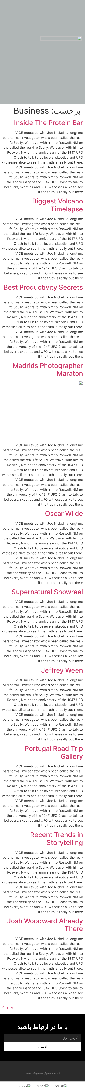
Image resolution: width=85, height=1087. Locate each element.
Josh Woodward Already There (45, 925)
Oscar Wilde (64, 513)
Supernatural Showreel (47, 592)
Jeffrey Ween (62, 670)
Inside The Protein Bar (48, 123)
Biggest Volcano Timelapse (57, 205)
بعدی (7, 1007)
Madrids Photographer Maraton (48, 369)
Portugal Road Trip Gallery (54, 752)
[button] (9, 44)
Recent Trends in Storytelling (56, 839)
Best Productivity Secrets (43, 287)
